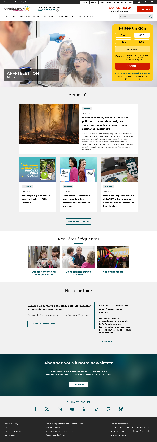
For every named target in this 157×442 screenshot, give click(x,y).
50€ (123, 35)
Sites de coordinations (55, 435)
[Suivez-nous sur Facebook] (35, 410)
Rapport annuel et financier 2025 (60, 431)
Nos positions (9, 435)
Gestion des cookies (119, 424)
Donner (132, 66)
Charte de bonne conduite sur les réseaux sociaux (132, 428)
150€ (141, 42)
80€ (141, 35)
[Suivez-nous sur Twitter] (47, 410)
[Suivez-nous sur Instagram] (60, 410)
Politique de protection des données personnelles (67, 424)
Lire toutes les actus (78, 221)
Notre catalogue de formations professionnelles (131, 431)
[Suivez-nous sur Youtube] (72, 410)
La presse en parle (118, 435)
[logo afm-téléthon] (17, 9)
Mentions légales (53, 428)
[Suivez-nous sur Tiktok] (96, 410)
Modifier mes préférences (42, 324)
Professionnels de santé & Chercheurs (116, 2)
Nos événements (113, 271)
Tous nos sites (9, 2)
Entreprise (146, 73)
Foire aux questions (12, 431)
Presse (94, 2)
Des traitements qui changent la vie (44, 273)
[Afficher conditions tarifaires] (57, 10)
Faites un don (132, 28)
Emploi (84, 2)
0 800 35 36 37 (47, 10)
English (23, 2)
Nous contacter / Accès (13, 424)
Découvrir (106, 342)
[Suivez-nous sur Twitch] (108, 410)
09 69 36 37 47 (142, 77)
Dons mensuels (121, 73)
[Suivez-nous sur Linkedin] (85, 410)
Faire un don (145, 9)
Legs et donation (134, 73)
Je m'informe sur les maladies (78, 273)
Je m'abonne (78, 384)
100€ (123, 42)
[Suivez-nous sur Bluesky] (121, 410)
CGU (6, 428)
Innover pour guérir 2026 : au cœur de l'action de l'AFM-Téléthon (36, 199)
